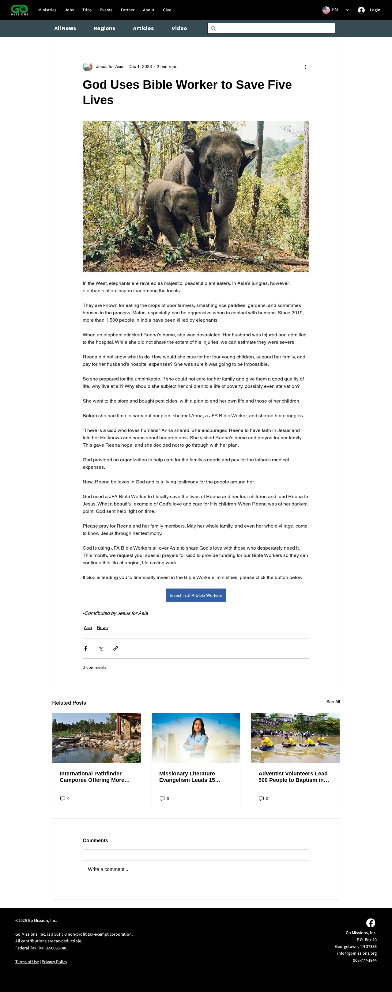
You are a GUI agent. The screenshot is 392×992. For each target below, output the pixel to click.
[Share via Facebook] (86, 648)
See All (333, 701)
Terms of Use (27, 961)
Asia (88, 627)
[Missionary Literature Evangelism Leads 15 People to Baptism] (196, 738)
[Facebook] (371, 923)
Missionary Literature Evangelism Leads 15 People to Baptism (187, 777)
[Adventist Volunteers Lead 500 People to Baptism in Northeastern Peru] (295, 738)
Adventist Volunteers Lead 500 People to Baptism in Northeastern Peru (293, 777)
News (102, 627)
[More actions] (305, 66)
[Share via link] (116, 648)
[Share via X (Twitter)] (101, 648)
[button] (104, 28)
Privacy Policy (54, 961)
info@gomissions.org (357, 953)
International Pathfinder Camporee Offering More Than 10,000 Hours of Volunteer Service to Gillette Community (96, 777)
